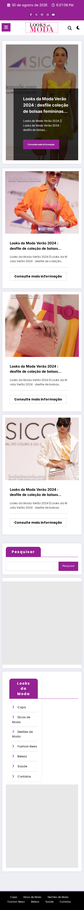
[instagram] (48, 15)
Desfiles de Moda (58, 897)
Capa (22, 707)
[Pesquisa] (69, 28)
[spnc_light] (78, 29)
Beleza (22, 756)
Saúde (22, 766)
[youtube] (53, 15)
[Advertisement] (42, 623)
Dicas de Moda (32, 897)
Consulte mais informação (41, 144)
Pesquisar (23, 551)
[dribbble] (42, 15)
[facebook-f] (31, 15)
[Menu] (6, 27)
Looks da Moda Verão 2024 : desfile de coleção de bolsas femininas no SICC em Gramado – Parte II (38, 369)
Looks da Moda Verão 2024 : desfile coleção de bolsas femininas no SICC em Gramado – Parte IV (45, 105)
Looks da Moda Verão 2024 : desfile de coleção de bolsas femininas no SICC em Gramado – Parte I (38, 492)
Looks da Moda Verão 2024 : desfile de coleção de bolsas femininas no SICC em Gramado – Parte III (38, 246)
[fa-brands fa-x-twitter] (36, 15)
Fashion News (27, 746)
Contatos (24, 776)
